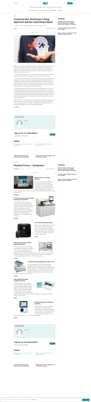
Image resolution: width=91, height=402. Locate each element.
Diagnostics (42, 10)
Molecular (60, 10)
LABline (15, 28)
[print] (54, 32)
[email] (38, 32)
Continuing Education (33, 10)
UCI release (16, 106)
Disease (47, 10)
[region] (45, 400)
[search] (16, 3)
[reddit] (36, 32)
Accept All (86, 399)
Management (53, 10)
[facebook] (30, 32)
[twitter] (34, 32)
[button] (14, 3)
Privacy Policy (34, 399)
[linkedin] (32, 32)
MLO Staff (16, 168)
